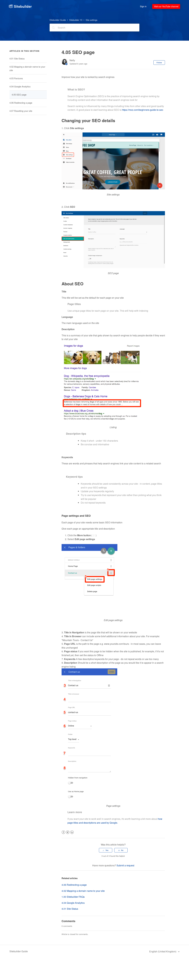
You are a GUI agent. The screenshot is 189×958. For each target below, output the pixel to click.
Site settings (91, 19)
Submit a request (125, 865)
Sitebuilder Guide (57, 19)
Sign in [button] (143, 6)
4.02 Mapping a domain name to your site (27, 68)
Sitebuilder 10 (75, 19)
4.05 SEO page (19, 94)
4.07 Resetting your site (20, 110)
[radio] (105, 850)
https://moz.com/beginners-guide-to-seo (142, 109)
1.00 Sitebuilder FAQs (73, 896)
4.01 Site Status (17, 58)
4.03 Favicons (16, 78)
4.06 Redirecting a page (20, 102)
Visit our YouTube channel (166, 6)
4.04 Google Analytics (20, 86)
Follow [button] (159, 62)
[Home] (20, 6)
